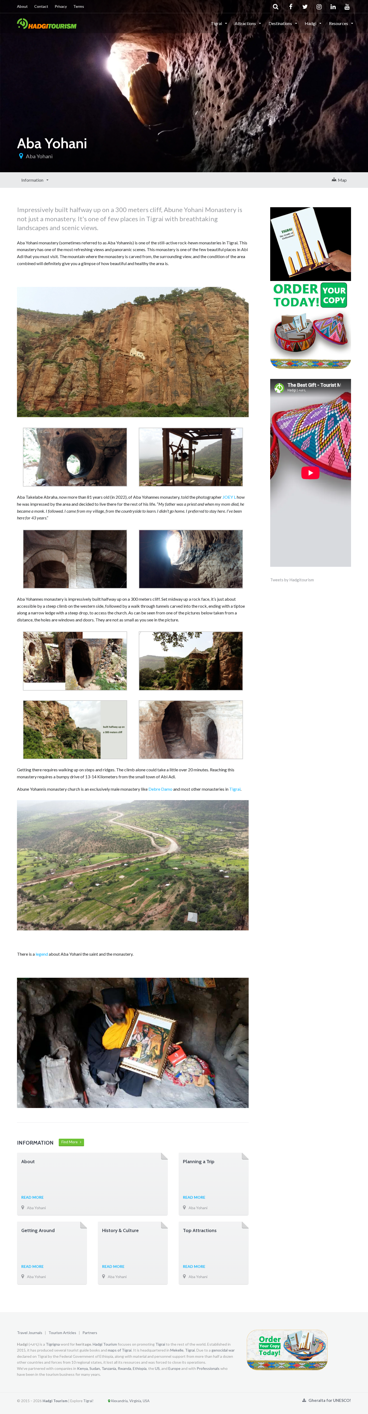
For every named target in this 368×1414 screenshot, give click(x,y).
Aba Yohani (39, 156)
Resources (339, 23)
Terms (78, 6)
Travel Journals (29, 1332)
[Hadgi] (47, 23)
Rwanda (124, 1368)
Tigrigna (53, 1344)
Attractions (246, 23)
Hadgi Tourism (105, 1344)
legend (42, 953)
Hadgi (311, 23)
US (157, 1368)
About (22, 6)
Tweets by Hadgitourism (292, 579)
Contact (41, 6)
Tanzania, (109, 1368)
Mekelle (176, 1350)
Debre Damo (160, 789)
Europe (174, 1368)
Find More (70, 1142)
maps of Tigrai (119, 1350)
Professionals (208, 1368)
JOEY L (229, 497)
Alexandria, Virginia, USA (130, 1401)
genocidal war (223, 1350)
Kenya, (83, 1368)
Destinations (281, 23)
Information (32, 179)
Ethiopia (140, 1368)
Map (341, 179)
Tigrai (217, 23)
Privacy (61, 6)
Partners (89, 1332)
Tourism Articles (62, 1332)
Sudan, (95, 1368)
